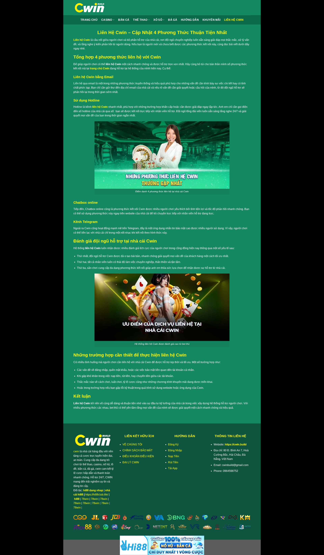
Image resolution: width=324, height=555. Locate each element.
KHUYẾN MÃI (211, 19)
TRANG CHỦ (89, 19)
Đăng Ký (173, 444)
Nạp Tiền (173, 456)
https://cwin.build (236, 444)
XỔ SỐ (157, 19)
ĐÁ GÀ (172, 19)
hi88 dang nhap (93, 490)
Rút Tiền (173, 462)
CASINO (106, 19)
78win (85, 498)
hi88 (76, 498)
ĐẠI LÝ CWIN (131, 462)
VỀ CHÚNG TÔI (132, 444)
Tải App (172, 468)
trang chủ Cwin (99, 68)
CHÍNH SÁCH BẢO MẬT (138, 450)
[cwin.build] (90, 7)
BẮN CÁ (123, 19)
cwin (76, 451)
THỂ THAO (140, 19)
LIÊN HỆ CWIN (234, 19)
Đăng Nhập (175, 450)
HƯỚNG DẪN (190, 19)
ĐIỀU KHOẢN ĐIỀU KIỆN (138, 456)
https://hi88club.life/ (96, 494)
